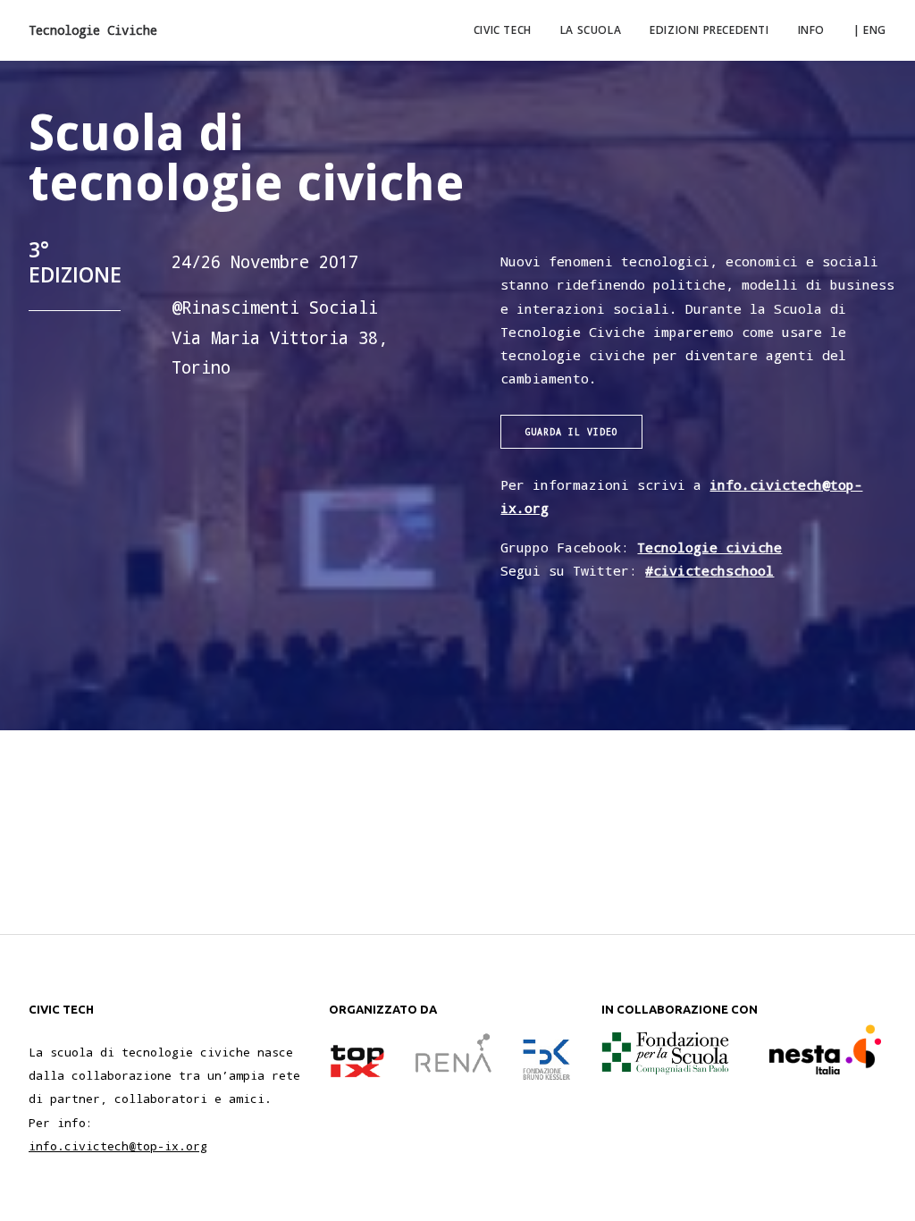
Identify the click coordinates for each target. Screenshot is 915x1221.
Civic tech (503, 30)
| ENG (869, 30)
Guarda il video (571, 431)
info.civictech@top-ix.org (118, 1146)
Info (811, 30)
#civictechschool (709, 570)
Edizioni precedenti (709, 30)
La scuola (590, 30)
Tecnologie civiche (709, 547)
